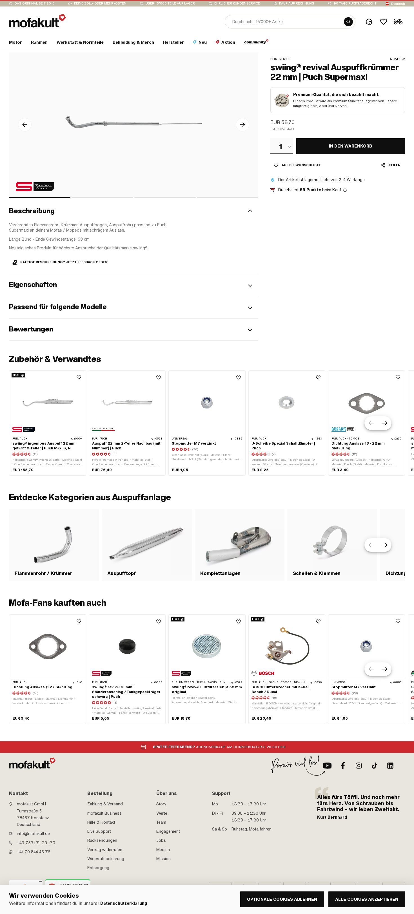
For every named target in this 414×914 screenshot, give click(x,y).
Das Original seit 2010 (35, 3)
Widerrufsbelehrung (105, 859)
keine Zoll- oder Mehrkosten (100, 3)
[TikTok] (374, 765)
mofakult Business (104, 813)
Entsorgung (98, 868)
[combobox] (281, 146)
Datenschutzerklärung (123, 903)
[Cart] (398, 21)
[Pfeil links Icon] (25, 124)
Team (161, 822)
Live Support (99, 831)
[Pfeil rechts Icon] (242, 124)
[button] (133, 211)
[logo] (37, 21)
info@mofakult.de (33, 833)
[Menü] (40, 883)
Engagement (168, 831)
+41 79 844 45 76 (33, 852)
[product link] (47, 423)
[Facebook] (343, 765)
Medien (163, 850)
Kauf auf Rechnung (296, 3)
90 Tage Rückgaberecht (355, 3)
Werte (161, 813)
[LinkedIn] (390, 765)
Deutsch (398, 3)
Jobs (161, 840)
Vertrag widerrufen (104, 850)
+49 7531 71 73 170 (36, 843)
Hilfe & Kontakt (101, 822)
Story (161, 804)
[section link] (256, 43)
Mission (163, 859)
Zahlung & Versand (105, 804)
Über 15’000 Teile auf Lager (170, 3)
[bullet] (39, 197)
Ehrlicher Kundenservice (237, 3)
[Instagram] (358, 765)
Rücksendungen (102, 840)
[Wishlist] (383, 21)
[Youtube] (327, 765)
